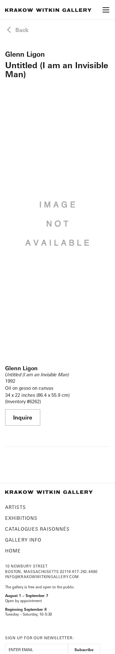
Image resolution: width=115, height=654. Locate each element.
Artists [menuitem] (15, 507)
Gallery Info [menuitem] (23, 540)
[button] (106, 12)
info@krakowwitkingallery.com (42, 577)
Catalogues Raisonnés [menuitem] (37, 529)
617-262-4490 (84, 571)
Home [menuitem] (13, 550)
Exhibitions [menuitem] (21, 518)
